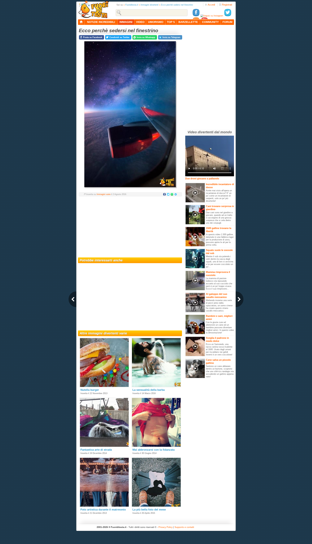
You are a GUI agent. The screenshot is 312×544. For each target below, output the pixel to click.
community (210, 22)
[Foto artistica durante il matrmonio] (104, 506)
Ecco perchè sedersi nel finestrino (177, 5)
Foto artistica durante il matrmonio (103, 509)
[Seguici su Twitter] (228, 15)
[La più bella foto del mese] (156, 506)
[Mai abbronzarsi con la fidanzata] (156, 446)
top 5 (171, 22)
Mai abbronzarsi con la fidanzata (153, 449)
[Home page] (81, 22)
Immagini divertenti (149, 5)
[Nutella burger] (104, 386)
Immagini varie (103, 194)
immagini (125, 22)
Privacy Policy (165, 527)
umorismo (155, 22)
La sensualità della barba (148, 389)
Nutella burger (89, 389)
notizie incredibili (101, 22)
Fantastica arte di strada (96, 449)
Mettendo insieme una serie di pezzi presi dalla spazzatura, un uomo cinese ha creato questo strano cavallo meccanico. (219, 305)
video (140, 22)
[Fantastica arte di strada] (104, 446)
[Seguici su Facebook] (196, 15)
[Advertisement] (130, 225)
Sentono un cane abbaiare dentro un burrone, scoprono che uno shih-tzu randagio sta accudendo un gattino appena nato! (220, 371)
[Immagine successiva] (239, 299)
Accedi (211, 4)
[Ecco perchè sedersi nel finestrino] (130, 188)
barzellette (188, 22)
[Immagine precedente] (72, 299)
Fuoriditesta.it (131, 5)
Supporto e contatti (184, 527)
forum (227, 22)
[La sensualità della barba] (156, 386)
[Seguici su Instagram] (212, 15)
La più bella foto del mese (149, 509)
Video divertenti (200, 132)
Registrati (227, 4)
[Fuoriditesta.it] (93, 9)
